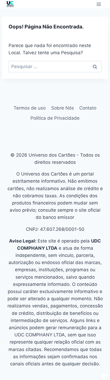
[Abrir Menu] (99, 4)
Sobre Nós (62, 108)
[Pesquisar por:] (55, 66)
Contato (87, 108)
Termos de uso (30, 108)
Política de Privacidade (55, 118)
